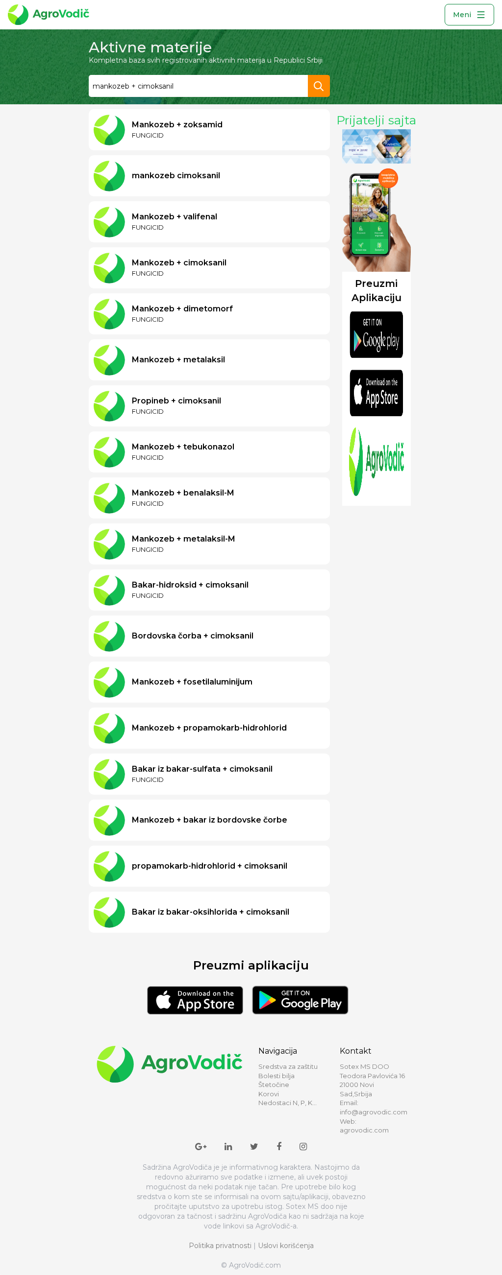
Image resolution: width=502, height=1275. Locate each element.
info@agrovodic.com (373, 1112)
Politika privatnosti (220, 1245)
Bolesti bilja (276, 1076)
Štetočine (273, 1084)
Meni (462, 14)
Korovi (268, 1094)
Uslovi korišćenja (286, 1245)
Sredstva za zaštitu (288, 1066)
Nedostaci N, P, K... (287, 1103)
